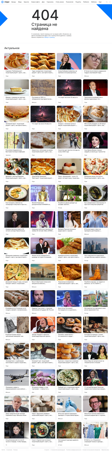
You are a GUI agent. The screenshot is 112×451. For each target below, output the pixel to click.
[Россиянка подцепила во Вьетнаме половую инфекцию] (16, 144)
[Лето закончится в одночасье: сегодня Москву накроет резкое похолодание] (95, 250)
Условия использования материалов (91, 449)
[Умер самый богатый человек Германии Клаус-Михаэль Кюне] (16, 408)
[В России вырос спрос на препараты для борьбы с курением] (95, 223)
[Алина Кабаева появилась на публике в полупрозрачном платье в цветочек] (69, 65)
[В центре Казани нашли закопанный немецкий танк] (16, 329)
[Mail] (2, 2)
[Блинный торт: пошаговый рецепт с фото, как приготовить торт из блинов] (43, 355)
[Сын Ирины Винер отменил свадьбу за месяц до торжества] (95, 144)
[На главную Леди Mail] (6, 2)
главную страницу (49, 37)
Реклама (15, 449)
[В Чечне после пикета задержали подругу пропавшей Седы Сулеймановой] (95, 65)
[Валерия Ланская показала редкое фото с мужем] (69, 223)
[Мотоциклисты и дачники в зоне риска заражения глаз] (95, 302)
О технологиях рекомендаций (58, 449)
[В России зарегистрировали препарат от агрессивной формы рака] (69, 408)
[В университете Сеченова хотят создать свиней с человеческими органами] (16, 302)
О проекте (46, 449)
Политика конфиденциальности (73, 449)
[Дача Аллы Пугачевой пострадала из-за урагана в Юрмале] (69, 302)
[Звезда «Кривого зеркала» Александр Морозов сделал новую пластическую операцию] (43, 329)
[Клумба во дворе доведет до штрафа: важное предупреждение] (69, 197)
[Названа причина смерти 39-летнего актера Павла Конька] (16, 223)
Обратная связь (105, 449)
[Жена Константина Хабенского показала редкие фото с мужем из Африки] (95, 408)
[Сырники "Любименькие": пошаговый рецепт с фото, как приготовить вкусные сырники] (16, 65)
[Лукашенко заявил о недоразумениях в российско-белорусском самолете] (16, 381)
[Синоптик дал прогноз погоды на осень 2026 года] (69, 144)
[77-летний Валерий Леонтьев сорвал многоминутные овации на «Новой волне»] (95, 381)
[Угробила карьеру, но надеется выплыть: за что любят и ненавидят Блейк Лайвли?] (95, 276)
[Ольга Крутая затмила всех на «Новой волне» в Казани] (95, 355)
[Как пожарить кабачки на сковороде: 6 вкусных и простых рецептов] (16, 197)
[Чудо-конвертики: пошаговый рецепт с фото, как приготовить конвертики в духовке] (43, 65)
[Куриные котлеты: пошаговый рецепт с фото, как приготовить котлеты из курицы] (69, 250)
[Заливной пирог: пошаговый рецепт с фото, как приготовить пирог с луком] (16, 118)
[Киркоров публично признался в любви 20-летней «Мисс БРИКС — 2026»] (43, 223)
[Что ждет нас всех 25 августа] (69, 91)
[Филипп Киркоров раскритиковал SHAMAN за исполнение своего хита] (43, 197)
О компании (9, 449)
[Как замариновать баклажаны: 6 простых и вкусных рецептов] (95, 197)
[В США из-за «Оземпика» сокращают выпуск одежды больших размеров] (95, 434)
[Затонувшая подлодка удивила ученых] (69, 434)
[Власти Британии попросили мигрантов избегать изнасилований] (43, 276)
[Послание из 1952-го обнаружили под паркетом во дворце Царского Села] (43, 91)
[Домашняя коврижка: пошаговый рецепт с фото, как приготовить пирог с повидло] (16, 250)
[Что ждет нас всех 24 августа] (43, 118)
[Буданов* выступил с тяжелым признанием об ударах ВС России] (43, 302)
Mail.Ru (3, 449)
